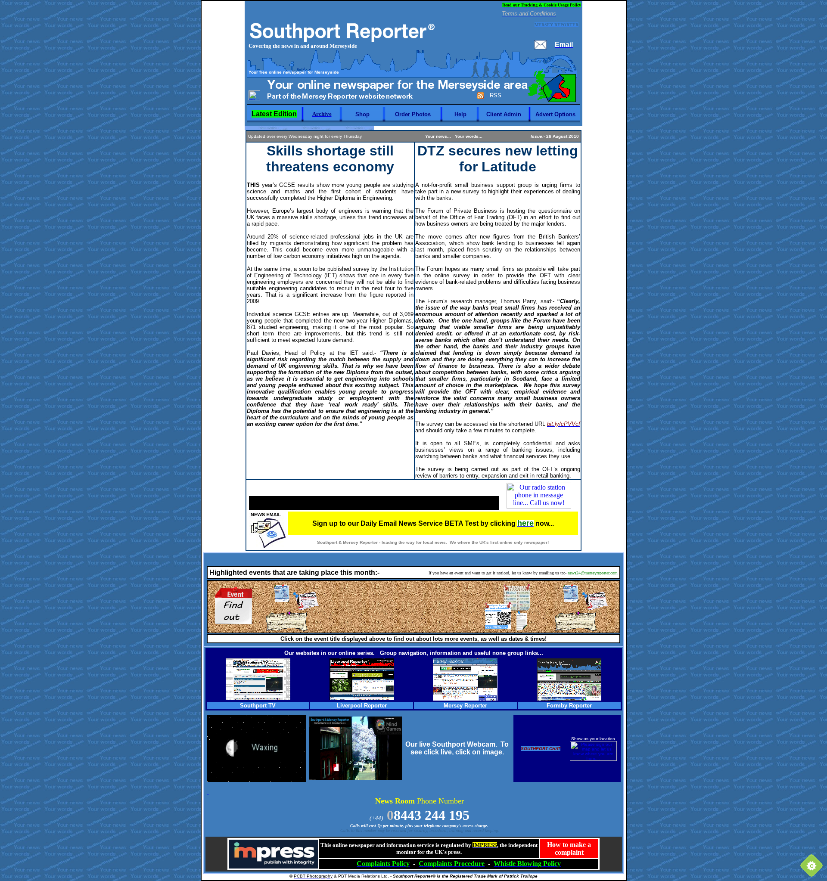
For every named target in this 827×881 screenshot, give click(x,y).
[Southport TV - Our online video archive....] (258, 697)
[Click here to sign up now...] (267, 546)
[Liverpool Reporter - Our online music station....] (362, 697)
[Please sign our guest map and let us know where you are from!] (593, 759)
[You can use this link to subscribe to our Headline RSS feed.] (480, 97)
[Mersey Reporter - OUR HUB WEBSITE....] (465, 698)
